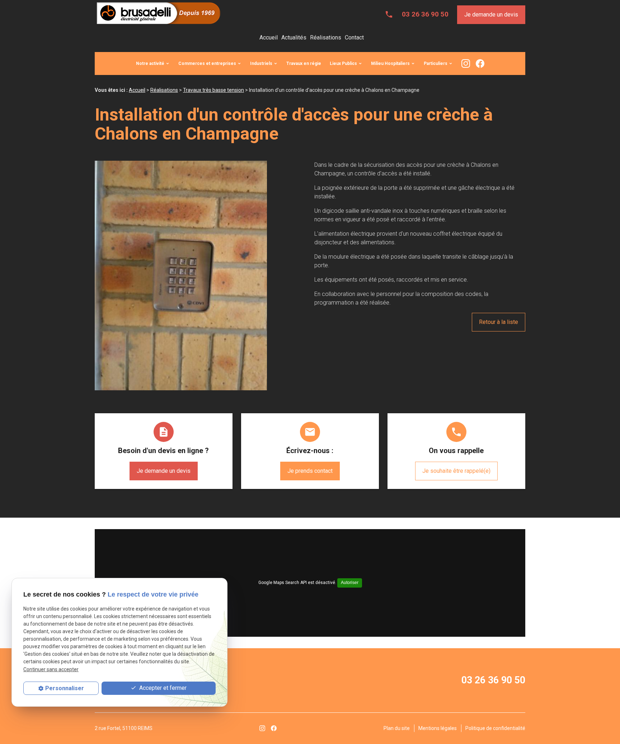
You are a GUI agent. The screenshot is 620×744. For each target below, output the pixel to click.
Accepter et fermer (162, 687)
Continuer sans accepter (51, 669)
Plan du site (397, 728)
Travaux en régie (303, 63)
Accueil (268, 37)
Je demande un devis (491, 14)
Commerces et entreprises (207, 63)
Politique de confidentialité (495, 728)
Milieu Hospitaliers (390, 63)
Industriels (261, 63)
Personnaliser (64, 688)
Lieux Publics (343, 63)
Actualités (293, 37)
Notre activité (150, 63)
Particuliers (435, 63)
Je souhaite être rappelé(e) (456, 470)
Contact (354, 37)
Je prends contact (310, 470)
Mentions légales (437, 728)
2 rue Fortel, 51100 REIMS (123, 728)
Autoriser (349, 582)
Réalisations (325, 37)
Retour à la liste (498, 322)
